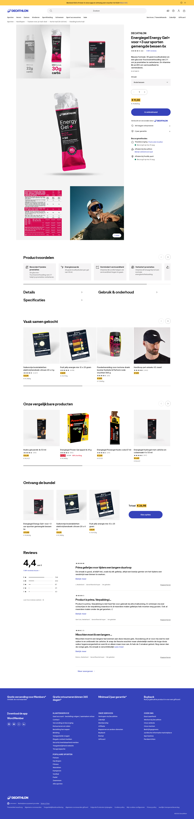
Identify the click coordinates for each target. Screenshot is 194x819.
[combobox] (151, 82)
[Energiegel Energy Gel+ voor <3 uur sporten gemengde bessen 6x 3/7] (70, 132)
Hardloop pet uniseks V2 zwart (148, 367)
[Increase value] (144, 92)
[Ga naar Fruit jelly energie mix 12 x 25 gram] (104, 505)
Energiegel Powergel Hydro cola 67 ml (114, 450)
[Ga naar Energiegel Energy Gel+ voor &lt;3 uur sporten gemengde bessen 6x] (38, 505)
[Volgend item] (168, 257)
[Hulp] (173, 10)
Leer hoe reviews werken (32, 600)
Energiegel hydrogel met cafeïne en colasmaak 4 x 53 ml (150, 451)
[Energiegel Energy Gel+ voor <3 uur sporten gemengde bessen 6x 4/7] (43, 213)
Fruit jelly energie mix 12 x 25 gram (75, 367)
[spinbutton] (139, 92)
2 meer (116, 235)
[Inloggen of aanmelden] (178, 10)
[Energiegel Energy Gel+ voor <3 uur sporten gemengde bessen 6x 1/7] (97, 51)
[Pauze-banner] (181, 2)
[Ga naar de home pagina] (17, 10)
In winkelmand (151, 112)
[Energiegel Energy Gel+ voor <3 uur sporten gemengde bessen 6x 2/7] (43, 51)
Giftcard (182, 17)
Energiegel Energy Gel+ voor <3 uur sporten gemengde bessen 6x (37, 526)
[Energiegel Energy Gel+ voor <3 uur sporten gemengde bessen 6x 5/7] (97, 213)
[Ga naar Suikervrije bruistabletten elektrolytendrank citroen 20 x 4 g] (71, 505)
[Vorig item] (161, 257)
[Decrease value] (134, 92)
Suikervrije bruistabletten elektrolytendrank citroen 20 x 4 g (38, 368)
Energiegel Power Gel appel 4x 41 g (75, 450)
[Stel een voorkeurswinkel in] (168, 10)
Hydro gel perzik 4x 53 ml (34, 450)
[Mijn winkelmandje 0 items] (184, 10)
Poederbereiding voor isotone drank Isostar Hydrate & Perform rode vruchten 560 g (113, 370)
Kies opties (146, 515)
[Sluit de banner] (185, 2)
